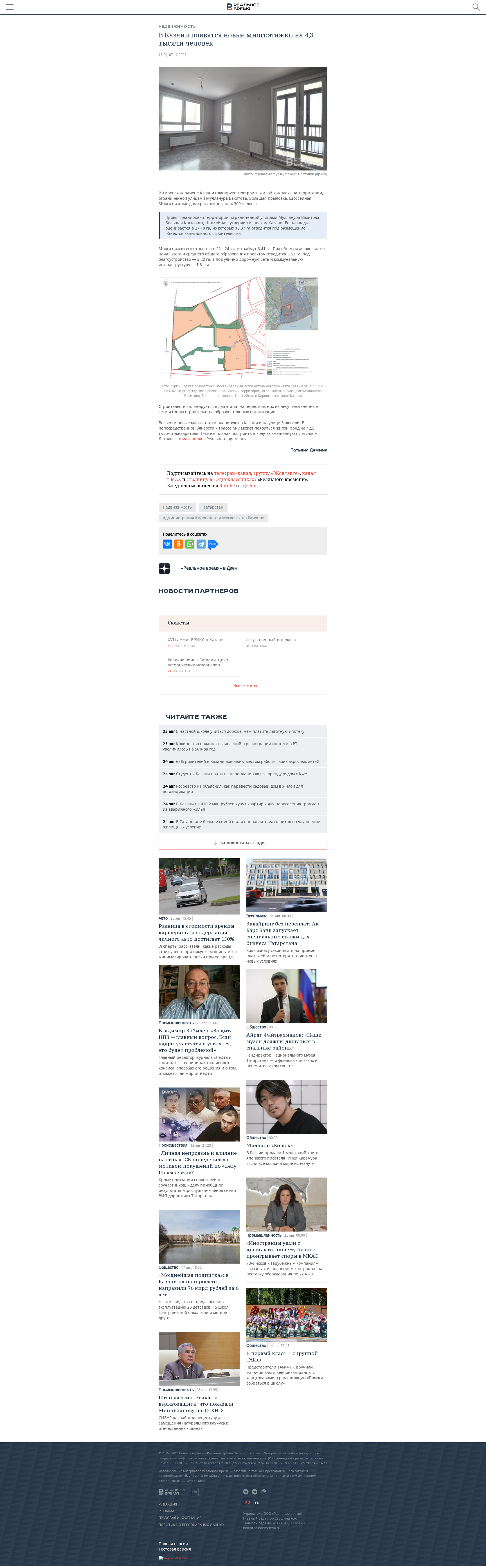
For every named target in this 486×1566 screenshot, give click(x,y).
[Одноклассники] (178, 544)
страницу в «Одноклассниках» (221, 479)
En (257, 1502)
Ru (247, 1502)
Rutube (227, 485)
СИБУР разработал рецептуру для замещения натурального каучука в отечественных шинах (196, 1412)
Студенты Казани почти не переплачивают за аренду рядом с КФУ (235, 773)
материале (192, 438)
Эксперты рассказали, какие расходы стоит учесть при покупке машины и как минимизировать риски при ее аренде (198, 941)
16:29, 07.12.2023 (172, 54)
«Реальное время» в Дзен (209, 568)
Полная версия (173, 1543)
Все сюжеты (245, 685)
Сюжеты (178, 622)
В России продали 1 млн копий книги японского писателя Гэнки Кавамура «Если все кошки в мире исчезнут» (282, 1154)
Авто (163, 918)
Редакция (168, 1504)
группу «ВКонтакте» (276, 473)
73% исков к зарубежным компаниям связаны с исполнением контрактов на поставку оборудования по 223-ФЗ (284, 1258)
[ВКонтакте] (167, 544)
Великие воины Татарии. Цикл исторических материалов (198, 665)
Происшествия (173, 1145)
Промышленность (176, 1023)
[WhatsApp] (189, 544)
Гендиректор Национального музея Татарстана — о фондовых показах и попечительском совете (284, 1050)
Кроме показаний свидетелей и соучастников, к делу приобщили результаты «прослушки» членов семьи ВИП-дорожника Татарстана (198, 1174)
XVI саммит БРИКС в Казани (196, 642)
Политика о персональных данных (191, 1525)
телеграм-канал (232, 473)
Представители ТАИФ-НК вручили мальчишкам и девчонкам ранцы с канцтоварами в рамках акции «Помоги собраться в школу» (284, 1368)
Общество (168, 1267)
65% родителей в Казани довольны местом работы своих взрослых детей (241, 761)
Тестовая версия (175, 1549)
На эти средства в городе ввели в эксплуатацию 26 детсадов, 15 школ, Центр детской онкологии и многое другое (198, 1296)
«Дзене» (249, 485)
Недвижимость (177, 26)
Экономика (256, 916)
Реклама (166, 1511)
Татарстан (213, 507)
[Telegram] (201, 544)
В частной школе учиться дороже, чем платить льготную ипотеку (233, 731)
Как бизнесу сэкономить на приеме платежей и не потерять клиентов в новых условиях (282, 942)
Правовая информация (180, 1518)
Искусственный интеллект (270, 642)
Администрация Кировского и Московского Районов (213, 517)
